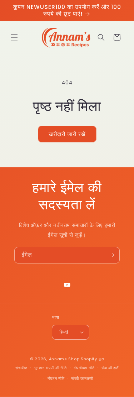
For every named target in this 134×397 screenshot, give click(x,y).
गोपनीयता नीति (84, 368)
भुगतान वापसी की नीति (50, 368)
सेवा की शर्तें (110, 368)
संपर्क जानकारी (82, 378)
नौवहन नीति (56, 378)
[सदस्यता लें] (111, 255)
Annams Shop (64, 359)
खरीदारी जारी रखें (67, 134)
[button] (14, 37)
